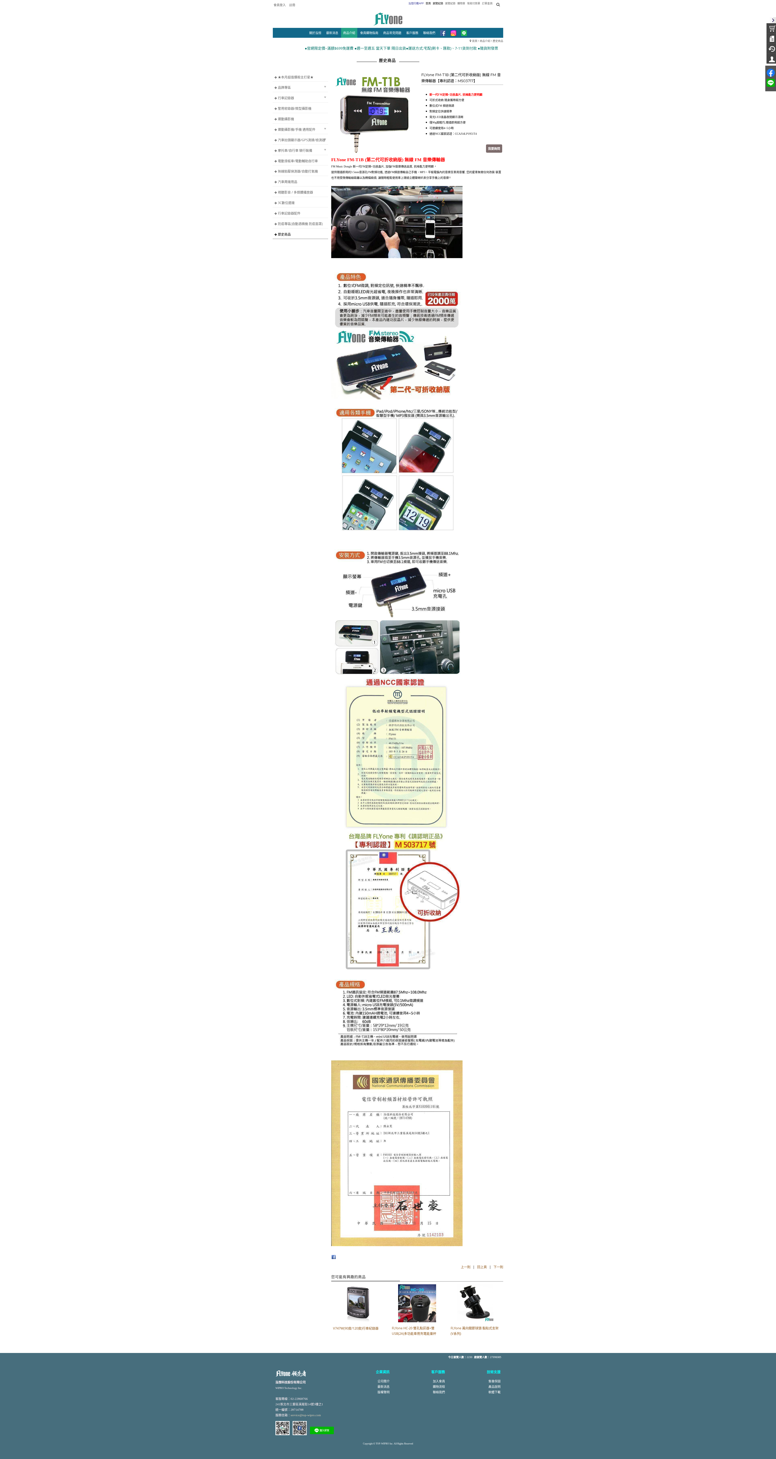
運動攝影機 (286, 119)
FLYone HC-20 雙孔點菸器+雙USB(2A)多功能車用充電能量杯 (414, 1331)
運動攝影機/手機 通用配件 (296, 129)
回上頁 (482, 1267)
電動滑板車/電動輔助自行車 (298, 161)
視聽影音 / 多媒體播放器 (295, 192)
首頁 (474, 41)
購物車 (461, 3)
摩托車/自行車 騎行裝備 (295, 150)
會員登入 (280, 5)
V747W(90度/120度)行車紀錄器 (356, 1328)
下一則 (498, 1267)
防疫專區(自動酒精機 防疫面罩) (300, 224)
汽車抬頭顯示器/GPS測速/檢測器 (301, 140)
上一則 (465, 1267)
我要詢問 (494, 148)
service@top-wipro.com (306, 1415)
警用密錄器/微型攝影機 (294, 108)
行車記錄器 (286, 98)
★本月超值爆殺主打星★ (295, 77)
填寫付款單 (473, 3)
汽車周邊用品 (287, 182)
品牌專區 (284, 87)
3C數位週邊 (286, 203)
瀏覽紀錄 (450, 3)
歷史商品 (498, 41)
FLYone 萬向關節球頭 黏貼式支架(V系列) (475, 1331)
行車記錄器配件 (289, 213)
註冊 (292, 5)
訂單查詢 (487, 3)
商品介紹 (485, 41)
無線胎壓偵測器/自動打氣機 (298, 171)
